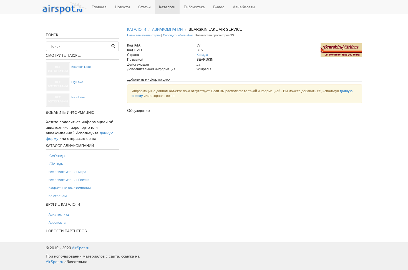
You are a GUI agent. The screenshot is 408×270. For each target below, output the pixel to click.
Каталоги (167, 7)
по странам (58, 196)
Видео (219, 7)
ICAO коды (57, 156)
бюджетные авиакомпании (70, 188)
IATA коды (56, 164)
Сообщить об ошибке (178, 35)
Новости (122, 7)
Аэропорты (57, 223)
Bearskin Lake (81, 66)
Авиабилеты (244, 7)
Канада (202, 55)
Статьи (144, 7)
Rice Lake (78, 97)
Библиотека (194, 7)
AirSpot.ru (80, 248)
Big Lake (77, 82)
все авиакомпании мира (67, 172)
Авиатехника (59, 215)
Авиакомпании (167, 29)
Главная (99, 7)
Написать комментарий (143, 35)
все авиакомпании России (69, 180)
